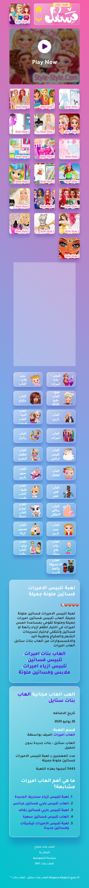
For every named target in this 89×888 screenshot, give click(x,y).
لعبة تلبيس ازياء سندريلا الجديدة (42, 797)
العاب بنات (53, 654)
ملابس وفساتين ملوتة (44, 672)
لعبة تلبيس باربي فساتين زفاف (43, 810)
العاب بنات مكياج (44, 847)
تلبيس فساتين (45, 660)
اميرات (32, 654)
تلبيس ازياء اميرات (45, 666)
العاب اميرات (64, 735)
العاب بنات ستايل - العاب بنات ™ (29, 877)
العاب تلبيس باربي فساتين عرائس (41, 804)
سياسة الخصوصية (44, 858)
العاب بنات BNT (44, 863)
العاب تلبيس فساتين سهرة (46, 817)
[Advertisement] (44, 288)
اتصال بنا (44, 852)
